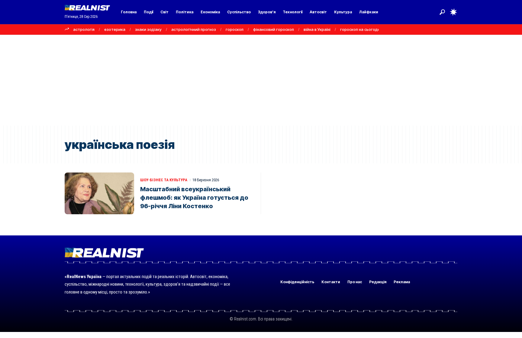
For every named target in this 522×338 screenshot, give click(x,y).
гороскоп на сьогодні (360, 29)
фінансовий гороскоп (273, 29)
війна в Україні (317, 29)
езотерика (114, 29)
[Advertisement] (261, 80)
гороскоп (234, 29)
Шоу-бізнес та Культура (163, 180)
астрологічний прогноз (193, 29)
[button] (442, 12)
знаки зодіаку (148, 29)
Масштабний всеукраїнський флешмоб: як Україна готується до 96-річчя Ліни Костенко (194, 197)
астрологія (84, 29)
